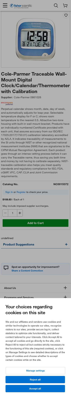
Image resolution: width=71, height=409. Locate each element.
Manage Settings (35, 370)
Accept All (35, 388)
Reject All (35, 379)
